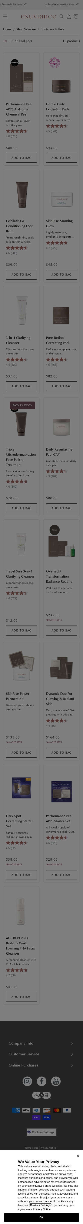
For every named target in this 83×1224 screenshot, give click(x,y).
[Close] (78, 1155)
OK (41, 1217)
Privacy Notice (42, 1209)
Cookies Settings (40, 1205)
